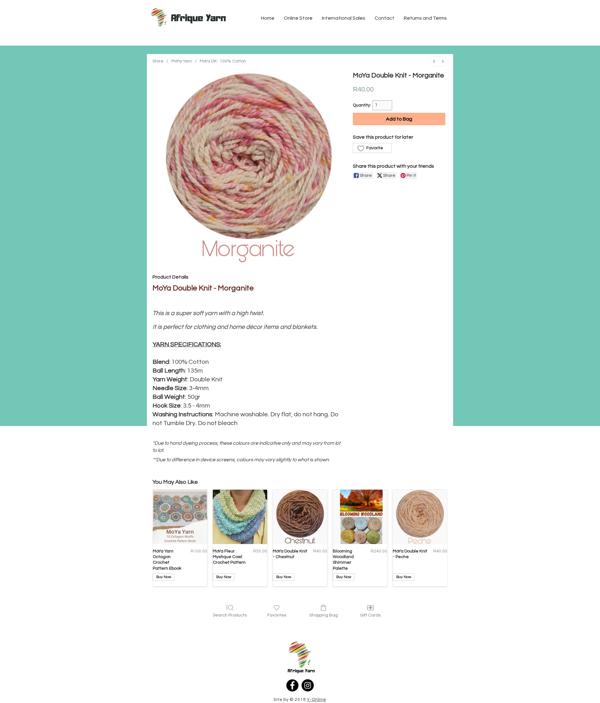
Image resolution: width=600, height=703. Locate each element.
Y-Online (316, 699)
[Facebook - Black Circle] (292, 685)
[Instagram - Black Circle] (308, 685)
